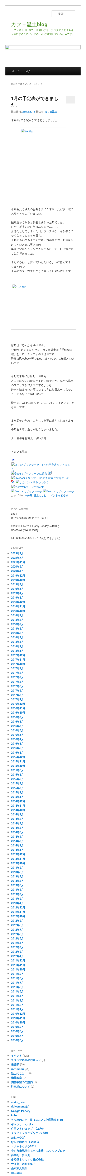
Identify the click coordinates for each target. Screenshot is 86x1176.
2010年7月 (17, 1036)
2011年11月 (18, 965)
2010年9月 (17, 1027)
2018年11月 (18, 606)
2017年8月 (17, 673)
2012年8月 (17, 925)
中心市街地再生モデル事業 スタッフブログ (38, 1151)
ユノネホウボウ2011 (23, 1146)
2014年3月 (17, 841)
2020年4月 (17, 571)
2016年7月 (17, 726)
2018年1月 (17, 651)
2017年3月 (17, 695)
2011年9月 (17, 974)
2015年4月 (17, 783)
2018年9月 (17, 615)
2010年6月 (17, 1040)
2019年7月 (17, 584)
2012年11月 (18, 912)
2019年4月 (17, 593)
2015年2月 (17, 792)
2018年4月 (17, 637)
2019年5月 (17, 589)
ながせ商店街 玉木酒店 (25, 1142)
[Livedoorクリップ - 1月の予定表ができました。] (41, 478)
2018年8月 (17, 620)
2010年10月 (18, 1022)
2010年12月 (18, 1014)
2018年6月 (17, 628)
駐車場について (20, 1086)
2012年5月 (17, 938)
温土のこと (40, 495)
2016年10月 (18, 712)
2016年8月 (17, 721)
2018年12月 (18, 602)
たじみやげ (18, 1137)
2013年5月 (17, 885)
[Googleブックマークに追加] (29, 473)
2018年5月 (17, 633)
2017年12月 (18, 655)
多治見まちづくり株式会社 (27, 1159)
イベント (16, 1055)
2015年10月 (18, 766)
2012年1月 (17, 956)
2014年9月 (17, 814)
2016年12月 (18, 704)
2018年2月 (17, 646)
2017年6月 (17, 682)
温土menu (17, 1069)
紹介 (28, 71)
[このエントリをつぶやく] (32, 482)
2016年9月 (17, 717)
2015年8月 (17, 770)
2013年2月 (17, 898)
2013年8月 (17, 872)
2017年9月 (17, 668)
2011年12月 (18, 960)
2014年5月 (17, 832)
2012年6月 (17, 934)
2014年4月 (17, 836)
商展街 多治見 (20, 1155)
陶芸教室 (16, 1078)
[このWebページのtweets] (27, 487)
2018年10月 (18, 611)
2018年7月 (17, 624)
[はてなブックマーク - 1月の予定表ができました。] (42, 469)
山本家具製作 (19, 1168)
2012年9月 (17, 920)
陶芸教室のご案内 (22, 1082)
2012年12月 (18, 907)
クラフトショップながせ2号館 (29, 1133)
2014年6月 (17, 828)
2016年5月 (17, 735)
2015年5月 (17, 779)
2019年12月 (18, 575)
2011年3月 (17, 1000)
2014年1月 (17, 850)
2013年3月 (17, 894)
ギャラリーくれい (22, 1124)
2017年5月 (17, 686)
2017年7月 (17, 677)
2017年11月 (18, 659)
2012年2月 (17, 951)
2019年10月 (18, 580)
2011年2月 (17, 1005)
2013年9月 (17, 867)
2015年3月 (17, 788)
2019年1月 (17, 597)
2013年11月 (18, 859)
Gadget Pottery (20, 1111)
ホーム (16, 71)
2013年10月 (18, 863)
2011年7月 (17, 983)
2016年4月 (17, 739)
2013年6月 (17, 881)
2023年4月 (17, 553)
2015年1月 (17, 797)
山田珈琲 (16, 1173)
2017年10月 (18, 664)
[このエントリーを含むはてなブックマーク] (12, 460)
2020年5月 (17, 566)
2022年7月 (17, 558)
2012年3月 (17, 947)
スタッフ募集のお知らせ (26, 1060)
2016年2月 (17, 748)
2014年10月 (18, 810)
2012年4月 (17, 943)
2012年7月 (17, 929)
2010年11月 (18, 1018)
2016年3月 (17, 743)
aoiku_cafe (18, 1102)
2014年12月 (18, 801)
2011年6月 (17, 987)
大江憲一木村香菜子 (23, 1164)
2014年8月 (17, 819)
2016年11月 (18, 708)
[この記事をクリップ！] (50, 473)
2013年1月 (17, 903)
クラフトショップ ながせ (27, 1128)
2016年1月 (17, 752)
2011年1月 (17, 1009)
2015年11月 (18, 761)
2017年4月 (17, 690)
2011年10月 (18, 969)
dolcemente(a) (20, 1106)
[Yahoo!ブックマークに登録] (12, 482)
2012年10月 (18, 916)
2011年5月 (17, 991)
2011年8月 (17, 978)
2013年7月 (17, 876)
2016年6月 (17, 730)
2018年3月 (17, 642)
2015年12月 (18, 757)
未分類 (28, 495)
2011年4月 (17, 996)
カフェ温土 (51, 111)
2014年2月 (17, 845)
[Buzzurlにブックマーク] (27, 491)
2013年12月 (18, 854)
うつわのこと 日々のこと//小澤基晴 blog (37, 1120)
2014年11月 (18, 805)
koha (14, 1115)
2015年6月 (17, 774)
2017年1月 (17, 699)
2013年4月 (17, 889)
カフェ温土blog (29, 24)
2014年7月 (17, 823)
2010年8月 (17, 1031)
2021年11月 (18, 562)
